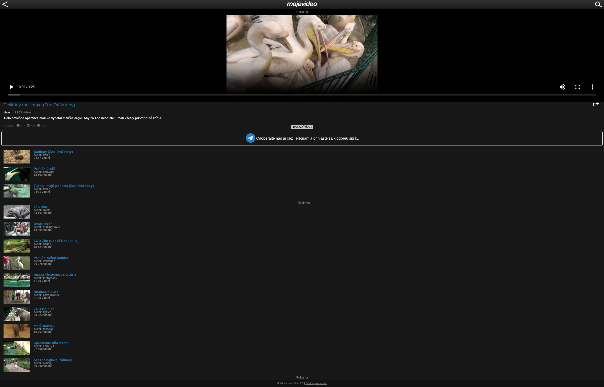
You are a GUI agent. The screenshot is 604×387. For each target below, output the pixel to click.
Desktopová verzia (316, 383)
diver (7, 112)
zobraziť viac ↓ (302, 126)
